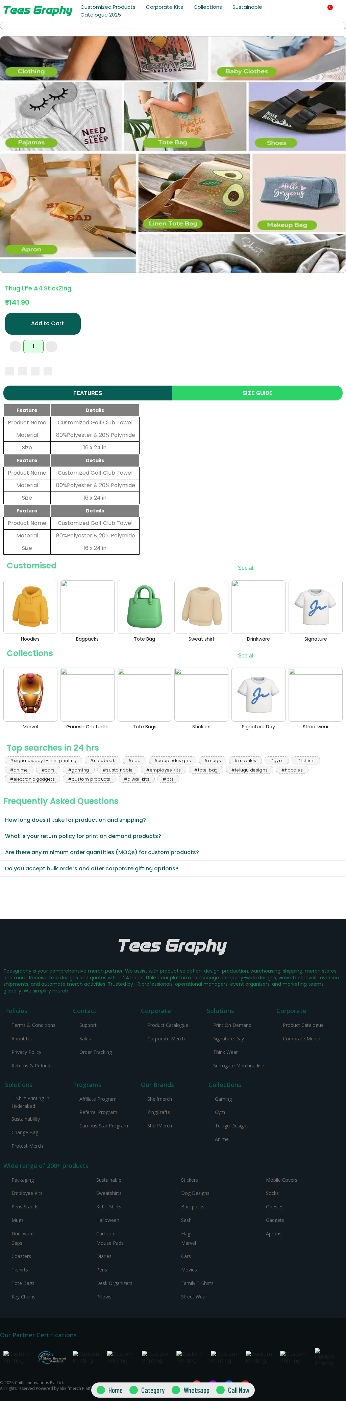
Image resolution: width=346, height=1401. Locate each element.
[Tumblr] (48, 371)
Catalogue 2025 (100, 14)
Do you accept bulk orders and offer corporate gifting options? (91, 868)
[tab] (173, 820)
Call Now (239, 1389)
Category (153, 1389)
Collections (208, 6)
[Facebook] (9, 371)
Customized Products (107, 6)
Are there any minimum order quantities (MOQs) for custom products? (102, 852)
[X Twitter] (22, 371)
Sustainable (247, 6)
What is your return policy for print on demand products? (83, 836)
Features (87, 393)
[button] (310, 11)
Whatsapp (196, 1389)
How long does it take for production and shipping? (75, 820)
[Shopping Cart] (327, 11)
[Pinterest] (35, 371)
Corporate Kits (164, 6)
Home (115, 1389)
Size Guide (257, 393)
